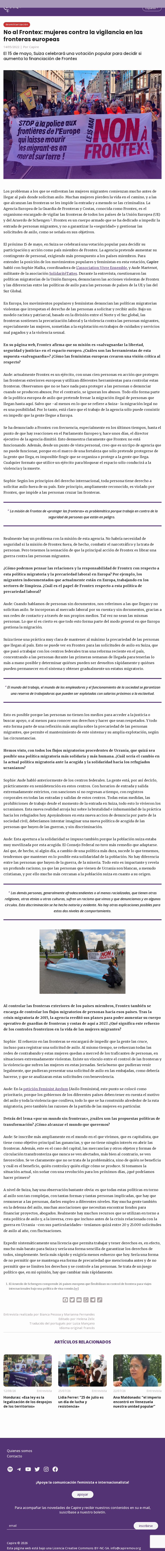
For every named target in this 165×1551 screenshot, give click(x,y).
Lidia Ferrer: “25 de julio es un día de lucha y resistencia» (81, 1402)
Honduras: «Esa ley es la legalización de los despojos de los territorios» (27, 1402)
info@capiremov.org (125, 1548)
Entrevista (44, 1391)
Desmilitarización (17, 24)
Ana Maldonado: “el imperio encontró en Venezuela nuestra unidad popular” (137, 1402)
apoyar (82, 1494)
